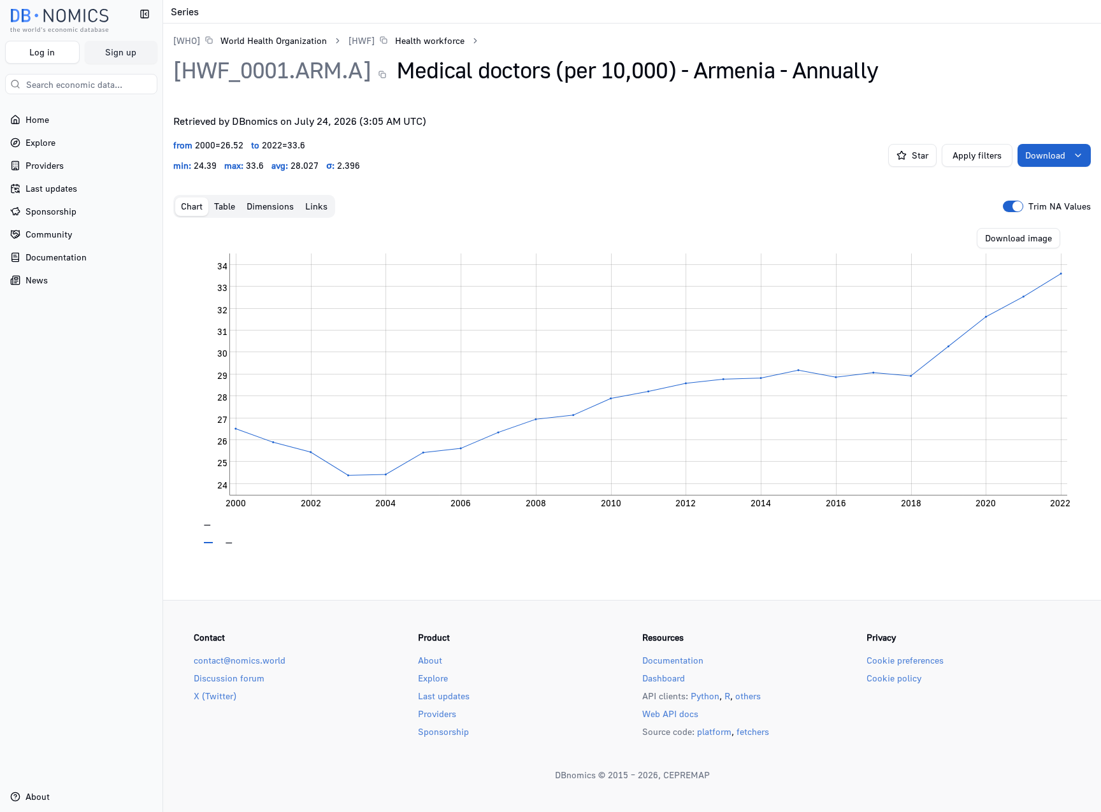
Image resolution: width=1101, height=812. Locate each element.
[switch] (1013, 206)
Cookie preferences (905, 660)
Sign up (120, 51)
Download (1045, 155)
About (430, 660)
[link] (250, 40)
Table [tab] (224, 206)
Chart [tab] (192, 206)
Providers (437, 713)
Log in (42, 51)
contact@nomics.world (239, 660)
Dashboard (663, 678)
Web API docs (670, 713)
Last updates (444, 695)
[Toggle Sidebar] (162, 406)
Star (920, 155)
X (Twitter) (215, 695)
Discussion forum (229, 678)
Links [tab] (316, 206)
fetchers (753, 731)
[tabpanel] (632, 386)
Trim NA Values (1059, 206)
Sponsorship (443, 731)
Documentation (672, 660)
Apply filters (977, 155)
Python (705, 695)
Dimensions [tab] (270, 206)
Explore (433, 678)
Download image (1018, 237)
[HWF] (362, 40)
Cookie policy (894, 678)
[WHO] (186, 40)
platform (714, 731)
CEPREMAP (686, 774)
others (748, 695)
